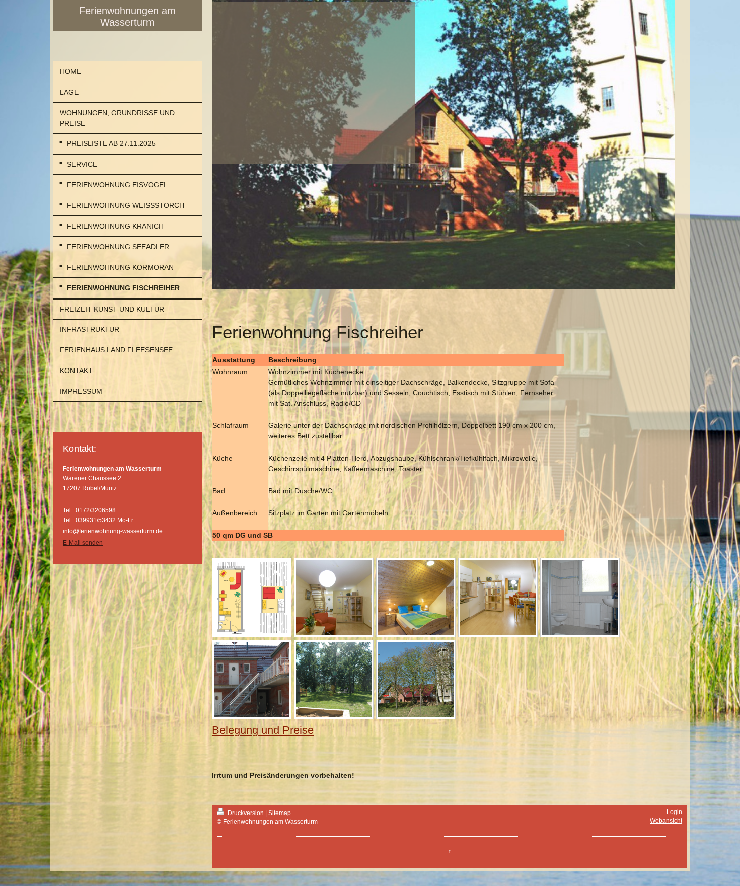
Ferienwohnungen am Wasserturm (127, 16)
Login (674, 812)
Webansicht (666, 820)
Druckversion (245, 813)
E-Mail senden (83, 542)
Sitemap (279, 813)
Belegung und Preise (263, 730)
